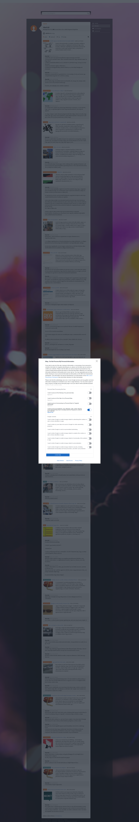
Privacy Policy (78, 460)
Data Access (69, 460)
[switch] (89, 393)
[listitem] (69, 389)
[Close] (97, 361)
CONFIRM (58, 455)
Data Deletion (60, 460)
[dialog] (69, 411)
